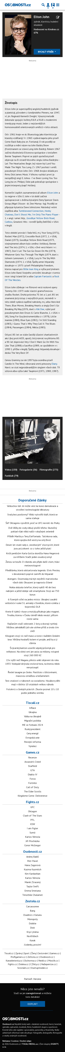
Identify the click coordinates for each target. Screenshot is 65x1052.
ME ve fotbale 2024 (32, 724)
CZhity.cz (34, 964)
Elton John (41, 17)
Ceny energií (33, 733)
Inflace (32, 707)
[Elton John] (18, 34)
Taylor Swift (32, 886)
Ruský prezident (33, 729)
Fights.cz (32, 802)
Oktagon (32, 811)
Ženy (33, 953)
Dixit (32, 927)
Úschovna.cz (30, 960)
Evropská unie (32, 737)
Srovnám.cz (23, 967)
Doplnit (33, 1003)
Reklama (6, 1041)
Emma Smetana (32, 890)
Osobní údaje (25, 1041)
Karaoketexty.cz (14, 960)
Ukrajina (33, 712)
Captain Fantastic (43, 276)
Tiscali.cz (32, 703)
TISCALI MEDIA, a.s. (30, 1044)
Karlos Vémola (32, 836)
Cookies (14, 1041)
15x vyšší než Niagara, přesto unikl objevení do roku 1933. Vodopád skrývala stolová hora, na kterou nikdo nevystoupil (32, 664)
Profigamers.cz (18, 956)
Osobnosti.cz (32, 851)
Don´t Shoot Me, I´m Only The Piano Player (36, 214)
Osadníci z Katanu (32, 914)
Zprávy (18, 953)
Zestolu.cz (32, 901)
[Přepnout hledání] (43, 4)
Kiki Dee (40, 309)
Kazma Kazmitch (32, 869)
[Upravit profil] (57, 17)
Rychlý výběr (46, 51)
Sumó (32, 832)
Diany (54, 363)
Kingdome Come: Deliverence (32, 795)
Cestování (43, 953)
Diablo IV (32, 774)
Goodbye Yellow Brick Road (40, 218)
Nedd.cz (42, 960)
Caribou (8, 221)
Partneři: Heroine (32, 978)
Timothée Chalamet (32, 894)
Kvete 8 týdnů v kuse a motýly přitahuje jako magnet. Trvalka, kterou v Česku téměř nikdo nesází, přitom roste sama (32, 615)
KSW (32, 824)
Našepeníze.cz (48, 964)
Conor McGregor (32, 845)
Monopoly (32, 919)
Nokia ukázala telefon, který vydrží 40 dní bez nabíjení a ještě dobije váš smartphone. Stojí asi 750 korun (32, 591)
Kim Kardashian (32, 873)
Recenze (32, 757)
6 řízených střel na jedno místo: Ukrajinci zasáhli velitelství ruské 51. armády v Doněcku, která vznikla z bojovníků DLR (32, 603)
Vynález (33, 746)
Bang (32, 910)
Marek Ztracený (33, 882)
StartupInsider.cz (39, 967)
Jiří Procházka (32, 841)
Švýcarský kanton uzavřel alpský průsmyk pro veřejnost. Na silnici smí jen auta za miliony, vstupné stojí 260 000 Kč (32, 651)
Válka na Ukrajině (32, 716)
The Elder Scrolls (32, 791)
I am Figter (32, 828)
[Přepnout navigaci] (48, 4)
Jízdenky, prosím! (32, 944)
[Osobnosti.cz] (18, 4)
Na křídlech (32, 936)
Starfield (32, 765)
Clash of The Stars (32, 815)
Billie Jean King (30, 269)
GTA (32, 770)
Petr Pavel (32, 860)
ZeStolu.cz (32, 956)
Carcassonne (32, 906)
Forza (33, 778)
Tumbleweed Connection (31, 210)
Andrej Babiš (32, 856)
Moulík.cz (53, 960)
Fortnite (32, 782)
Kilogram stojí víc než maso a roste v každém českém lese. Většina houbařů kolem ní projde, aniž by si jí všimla (32, 639)
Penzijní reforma (32, 741)
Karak (32, 940)
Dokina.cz (23, 964)
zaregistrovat (33, 993)
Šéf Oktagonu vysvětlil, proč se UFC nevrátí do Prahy (33, 522)
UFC (32, 807)
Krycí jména (33, 931)
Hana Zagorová (32, 865)
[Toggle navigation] (57, 4)
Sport (26, 953)
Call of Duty (32, 787)
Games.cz (32, 752)
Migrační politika (32, 720)
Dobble (32, 923)
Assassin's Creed (32, 761)
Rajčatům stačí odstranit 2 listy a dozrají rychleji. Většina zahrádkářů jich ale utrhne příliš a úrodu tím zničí (32, 627)
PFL (32, 819)
